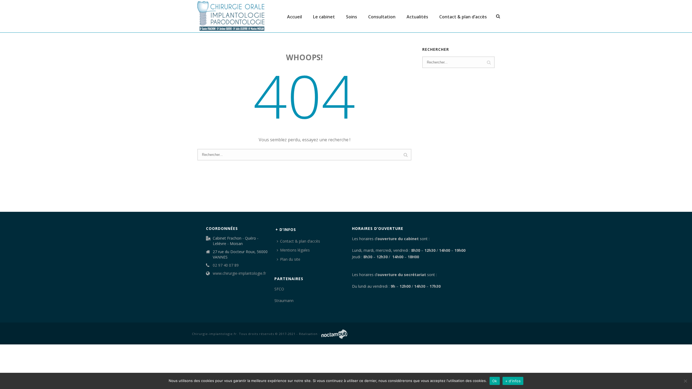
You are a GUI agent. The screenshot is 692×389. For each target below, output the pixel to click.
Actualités (417, 17)
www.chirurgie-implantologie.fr (239, 273)
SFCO (279, 288)
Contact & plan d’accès (463, 17)
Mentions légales (295, 250)
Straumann (284, 300)
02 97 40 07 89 (226, 265)
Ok (494, 381)
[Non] (685, 381)
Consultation (381, 17)
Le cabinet (324, 17)
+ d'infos (513, 381)
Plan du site (290, 259)
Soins (351, 17)
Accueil (294, 17)
